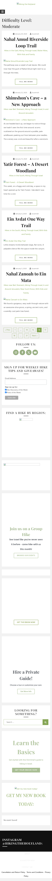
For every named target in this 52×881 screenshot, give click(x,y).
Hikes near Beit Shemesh (14, 109)
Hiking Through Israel (28, 50)
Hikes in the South (16, 175)
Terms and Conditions (35, 872)
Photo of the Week (14, 392)
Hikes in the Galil (11, 50)
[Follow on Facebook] (22, 352)
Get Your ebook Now (26, 770)
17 (45, 330)
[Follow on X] (29, 352)
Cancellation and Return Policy (13, 872)
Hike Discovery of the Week (17, 390)
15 (33, 330)
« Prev (7, 330)
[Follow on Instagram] (16, 352)
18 (14, 335)
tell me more (26, 82)
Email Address (10, 378)
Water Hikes (42, 50)
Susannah (35, 34)
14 (27, 330)
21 (26, 335)
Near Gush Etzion (27, 289)
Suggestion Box (27, 860)
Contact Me (27, 867)
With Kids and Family (26, 54)
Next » (34, 335)
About (27, 854)
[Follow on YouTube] (35, 352)
